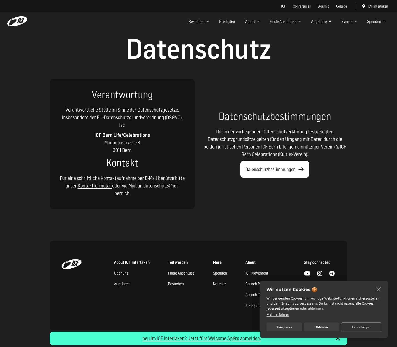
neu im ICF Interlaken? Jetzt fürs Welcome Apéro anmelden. (201, 338)
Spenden (374, 21)
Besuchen (196, 21)
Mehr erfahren (278, 314)
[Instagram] (319, 274)
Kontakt (219, 283)
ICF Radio (253, 305)
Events (346, 21)
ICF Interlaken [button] (378, 6)
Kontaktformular (95, 186)
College (341, 6)
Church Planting (258, 283)
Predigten (227, 21)
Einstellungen (361, 327)
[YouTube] (307, 274)
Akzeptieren (284, 327)
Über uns (121, 273)
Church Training (258, 294)
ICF (283, 6)
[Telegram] (332, 274)
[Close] (338, 338)
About (250, 21)
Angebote (319, 21)
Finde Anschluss (283, 21)
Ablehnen (321, 327)
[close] (378, 289)
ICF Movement (256, 273)
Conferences (302, 6)
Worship (323, 6)
